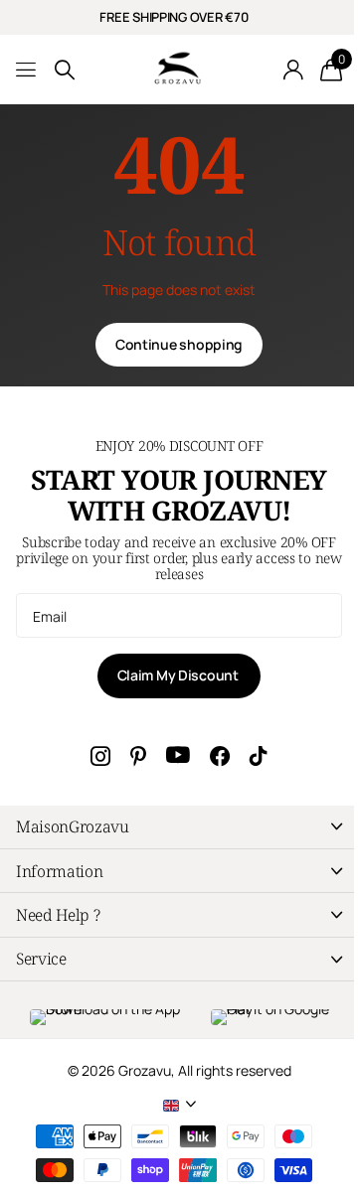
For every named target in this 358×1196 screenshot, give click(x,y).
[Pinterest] (138, 756)
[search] (65, 70)
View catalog (27, 70)
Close (179, 827)
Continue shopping (179, 344)
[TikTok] (259, 756)
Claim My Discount (179, 675)
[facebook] (220, 756)
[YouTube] (178, 755)
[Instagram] (100, 756)
